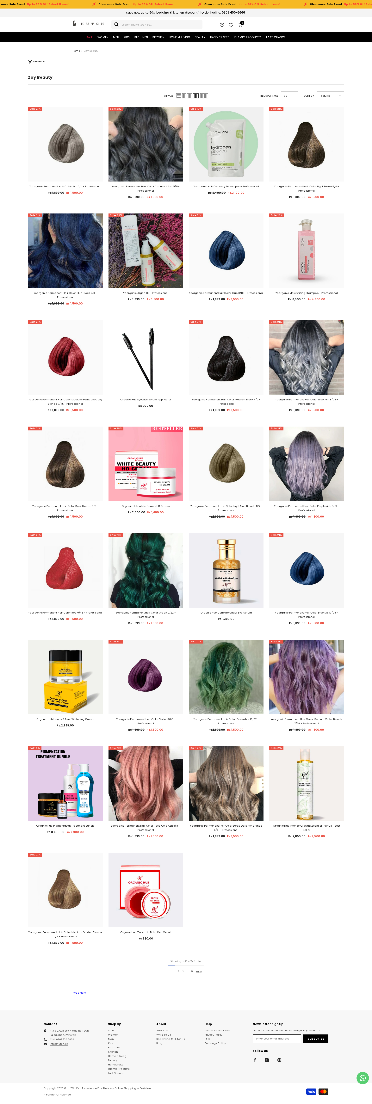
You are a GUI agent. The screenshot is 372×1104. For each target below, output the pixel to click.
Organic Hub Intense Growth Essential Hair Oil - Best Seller (306, 828)
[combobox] (160, 24)
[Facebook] (255, 1060)
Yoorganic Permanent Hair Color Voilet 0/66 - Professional (145, 721)
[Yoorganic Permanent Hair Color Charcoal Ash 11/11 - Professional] (145, 144)
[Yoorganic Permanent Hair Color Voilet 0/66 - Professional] (145, 677)
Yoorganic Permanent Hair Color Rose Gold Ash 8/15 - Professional (146, 828)
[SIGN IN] (222, 24)
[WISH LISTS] (231, 24)
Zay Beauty (91, 50)
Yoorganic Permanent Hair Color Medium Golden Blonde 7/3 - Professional (65, 934)
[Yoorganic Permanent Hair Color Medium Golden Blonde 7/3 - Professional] (65, 890)
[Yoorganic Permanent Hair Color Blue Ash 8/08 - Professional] (306, 357)
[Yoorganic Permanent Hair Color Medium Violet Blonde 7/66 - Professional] (306, 677)
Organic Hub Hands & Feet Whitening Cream (65, 719)
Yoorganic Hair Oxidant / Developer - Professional (226, 186)
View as (168, 95)
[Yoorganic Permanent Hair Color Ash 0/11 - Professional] (65, 144)
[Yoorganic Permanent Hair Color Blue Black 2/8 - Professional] (65, 250)
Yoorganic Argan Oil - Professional (145, 293)
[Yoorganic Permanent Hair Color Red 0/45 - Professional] (65, 570)
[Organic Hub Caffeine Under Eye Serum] (226, 570)
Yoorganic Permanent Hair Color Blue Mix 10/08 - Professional (306, 615)
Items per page (269, 95)
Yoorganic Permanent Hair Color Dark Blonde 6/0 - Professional (65, 508)
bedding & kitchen (170, 12)
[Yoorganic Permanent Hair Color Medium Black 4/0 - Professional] (226, 357)
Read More (79, 992)
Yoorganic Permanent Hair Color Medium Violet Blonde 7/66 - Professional (306, 721)
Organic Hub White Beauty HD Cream (146, 506)
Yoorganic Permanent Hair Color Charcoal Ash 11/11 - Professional (146, 189)
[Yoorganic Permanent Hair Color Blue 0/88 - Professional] (226, 250)
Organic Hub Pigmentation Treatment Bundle (65, 826)
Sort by (309, 95)
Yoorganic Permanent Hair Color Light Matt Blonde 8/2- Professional (226, 508)
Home (76, 50)
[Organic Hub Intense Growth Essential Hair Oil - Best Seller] (306, 783)
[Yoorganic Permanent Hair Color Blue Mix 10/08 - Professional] (306, 570)
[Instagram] (267, 1060)
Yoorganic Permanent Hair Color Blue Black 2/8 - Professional (65, 295)
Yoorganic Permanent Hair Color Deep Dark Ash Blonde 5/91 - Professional (226, 828)
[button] (178, 95)
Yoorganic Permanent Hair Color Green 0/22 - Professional (146, 615)
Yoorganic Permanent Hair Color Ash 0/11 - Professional (65, 186)
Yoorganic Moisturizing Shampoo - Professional (307, 293)
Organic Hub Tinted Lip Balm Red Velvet (145, 932)
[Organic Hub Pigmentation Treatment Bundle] (65, 783)
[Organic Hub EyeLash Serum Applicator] (145, 357)
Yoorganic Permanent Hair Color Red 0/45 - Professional (65, 612)
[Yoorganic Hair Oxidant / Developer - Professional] (226, 144)
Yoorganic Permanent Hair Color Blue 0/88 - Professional (226, 293)
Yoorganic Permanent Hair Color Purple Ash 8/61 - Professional (306, 508)
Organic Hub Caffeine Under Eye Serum (226, 612)
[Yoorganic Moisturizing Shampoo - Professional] (306, 250)
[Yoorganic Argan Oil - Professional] (145, 250)
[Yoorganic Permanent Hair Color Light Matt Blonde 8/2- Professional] (226, 464)
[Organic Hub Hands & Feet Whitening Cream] (65, 677)
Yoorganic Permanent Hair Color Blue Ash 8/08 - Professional (306, 402)
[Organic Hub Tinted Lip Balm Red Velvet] (145, 890)
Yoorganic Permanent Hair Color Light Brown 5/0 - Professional (306, 189)
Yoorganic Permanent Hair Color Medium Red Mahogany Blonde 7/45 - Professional (65, 402)
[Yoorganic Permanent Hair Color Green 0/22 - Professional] (145, 570)
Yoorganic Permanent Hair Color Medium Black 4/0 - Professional (226, 402)
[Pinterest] (279, 1060)
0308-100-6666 (233, 12)
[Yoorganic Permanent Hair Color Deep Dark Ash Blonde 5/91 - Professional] (226, 783)
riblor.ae (65, 1094)
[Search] (156, 24)
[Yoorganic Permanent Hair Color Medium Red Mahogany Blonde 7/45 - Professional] (65, 357)
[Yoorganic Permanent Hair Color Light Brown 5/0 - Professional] (306, 144)
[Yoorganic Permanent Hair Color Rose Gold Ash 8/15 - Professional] (145, 783)
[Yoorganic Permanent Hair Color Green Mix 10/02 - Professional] (226, 677)
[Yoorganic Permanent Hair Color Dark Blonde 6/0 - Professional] (65, 464)
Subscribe (315, 1039)
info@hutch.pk (59, 1043)
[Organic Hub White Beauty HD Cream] (145, 464)
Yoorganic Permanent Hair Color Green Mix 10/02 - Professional (226, 721)
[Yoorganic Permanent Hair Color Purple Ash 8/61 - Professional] (306, 464)
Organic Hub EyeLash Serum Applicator (145, 399)
